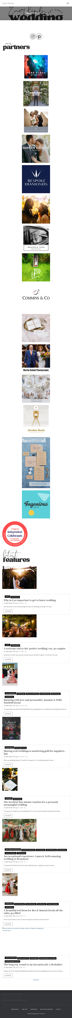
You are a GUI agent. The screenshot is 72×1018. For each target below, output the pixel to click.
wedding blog (15, 597)
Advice (7, 596)
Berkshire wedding (11, 957)
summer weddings (10, 853)
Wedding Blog (15, 1009)
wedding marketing (20, 748)
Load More (36, 980)
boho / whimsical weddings (13, 849)
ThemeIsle (42, 1013)
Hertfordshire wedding (28, 850)
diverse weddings (10, 693)
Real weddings (56, 693)
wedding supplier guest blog (48, 958)
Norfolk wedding (19, 904)
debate (7, 645)
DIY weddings (21, 693)
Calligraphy (9, 798)
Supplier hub (33, 1009)
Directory (24, 1009)
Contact (58, 1009)
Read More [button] (8, 611)
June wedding (40, 850)
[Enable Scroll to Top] (68, 1014)
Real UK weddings (45, 693)
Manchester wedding (32, 693)
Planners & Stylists (23, 958)
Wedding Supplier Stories (12, 961)
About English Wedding (46, 1009)
